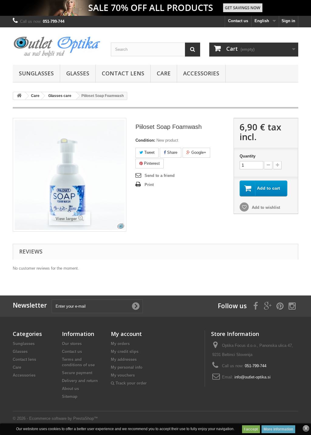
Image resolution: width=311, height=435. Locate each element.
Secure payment (77, 373)
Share (171, 152)
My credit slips (124, 351)
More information (278, 429)
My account (126, 333)
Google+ (198, 152)
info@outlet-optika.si (252, 377)
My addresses (124, 359)
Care (164, 73)
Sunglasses (36, 73)
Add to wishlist (265, 207)
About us (70, 388)
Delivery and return (80, 380)
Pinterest (151, 163)
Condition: (145, 140)
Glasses (77, 73)
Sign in (288, 21)
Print (149, 184)
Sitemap (69, 396)
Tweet (149, 152)
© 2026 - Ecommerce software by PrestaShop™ (55, 418)
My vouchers (123, 375)
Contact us (238, 21)
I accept (251, 429)
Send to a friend (160, 175)
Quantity (247, 156)
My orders (120, 343)
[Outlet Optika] (57, 44)
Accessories (201, 73)
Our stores (72, 343)
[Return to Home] (19, 96)
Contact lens (123, 73)
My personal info (126, 367)
